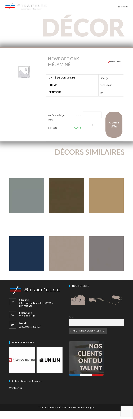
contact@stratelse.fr (30, 326)
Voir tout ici (15, 388)
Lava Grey (27, 218)
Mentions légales (86, 407)
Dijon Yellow (106, 218)
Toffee (66, 276)
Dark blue (26, 276)
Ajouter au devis (114, 125)
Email (71, 317)
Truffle (67, 218)
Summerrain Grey (106, 276)
